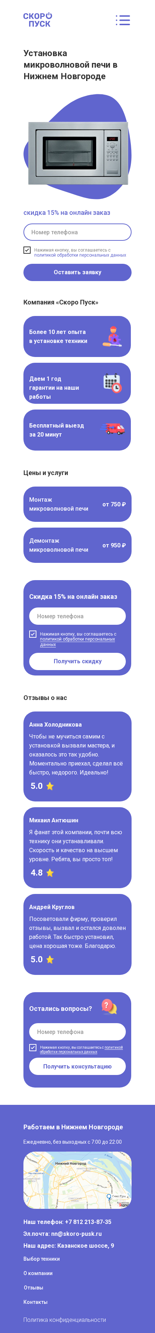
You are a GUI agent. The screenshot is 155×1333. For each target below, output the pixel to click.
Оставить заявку (77, 272)
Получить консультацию (77, 1066)
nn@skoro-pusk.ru (76, 1233)
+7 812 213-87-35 (87, 1222)
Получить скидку (78, 661)
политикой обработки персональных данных (80, 255)
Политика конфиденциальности (64, 1319)
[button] (77, 504)
